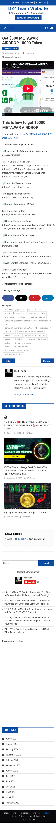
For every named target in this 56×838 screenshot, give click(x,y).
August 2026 (12, 739)
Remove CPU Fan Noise (48, 361)
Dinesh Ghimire (45, 813)
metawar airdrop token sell (16, 347)
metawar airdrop (12, 335)
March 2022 (11, 797)
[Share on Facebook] (8, 298)
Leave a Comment (13, 57)
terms (29, 816)
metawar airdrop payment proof (18, 343)
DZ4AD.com (41, 3)
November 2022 (13, 755)
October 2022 (12, 760)
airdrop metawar (38, 317)
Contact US (40, 816)
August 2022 (12, 771)
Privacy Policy (18, 816)
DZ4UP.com (14, 3)
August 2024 (12, 744)
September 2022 (14, 765)
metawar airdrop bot (13, 339)
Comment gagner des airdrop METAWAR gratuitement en (28, 322)
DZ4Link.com (27, 3)
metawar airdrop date (36, 339)
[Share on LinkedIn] (48, 298)
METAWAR (9, 332)
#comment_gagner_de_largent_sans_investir (24, 309)
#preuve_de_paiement (14, 313)
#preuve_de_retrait (37, 313)
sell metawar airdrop (13, 354)
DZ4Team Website (28, 8)
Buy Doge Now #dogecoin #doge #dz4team (25, 512)
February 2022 (12, 803)
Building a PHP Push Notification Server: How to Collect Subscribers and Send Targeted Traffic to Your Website (27, 620)
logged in (22, 539)
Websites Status (29, 819)
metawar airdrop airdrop (34, 335)
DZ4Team (30, 53)
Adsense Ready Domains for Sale (10, 361)
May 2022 (10, 787)
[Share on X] (21, 298)
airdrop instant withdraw (15, 317)
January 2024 (12, 749)
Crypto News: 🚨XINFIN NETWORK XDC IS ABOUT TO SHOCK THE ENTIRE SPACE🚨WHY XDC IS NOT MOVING (27, 425)
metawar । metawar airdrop (31, 332)
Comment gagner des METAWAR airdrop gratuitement (28, 328)
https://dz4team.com (24, 394)
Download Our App (28, 18)
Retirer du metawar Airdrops (17, 350)
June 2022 (11, 781)
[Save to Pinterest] (35, 298)
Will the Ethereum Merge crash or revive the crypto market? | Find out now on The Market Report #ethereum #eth (25, 470)
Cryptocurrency (10, 48)
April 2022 (10, 792)
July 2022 (10, 776)
